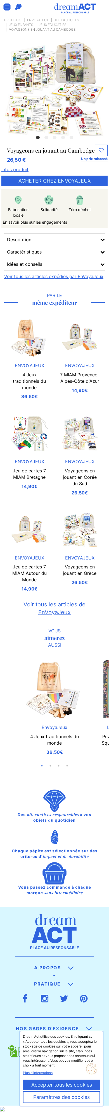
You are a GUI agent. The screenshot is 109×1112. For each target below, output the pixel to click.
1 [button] (38, 137)
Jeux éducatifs (53, 25)
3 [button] (54, 137)
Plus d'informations (38, 1073)
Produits (13, 20)
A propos (48, 967)
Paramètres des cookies (61, 1097)
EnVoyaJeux (38, 20)
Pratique (48, 984)
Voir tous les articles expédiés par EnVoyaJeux (53, 276)
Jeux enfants (21, 25)
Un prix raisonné (94, 159)
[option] (54, 88)
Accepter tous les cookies (61, 1085)
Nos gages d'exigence (48, 1028)
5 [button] (71, 137)
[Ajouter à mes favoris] (101, 150)
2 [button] (46, 137)
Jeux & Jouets (66, 20)
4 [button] (63, 137)
